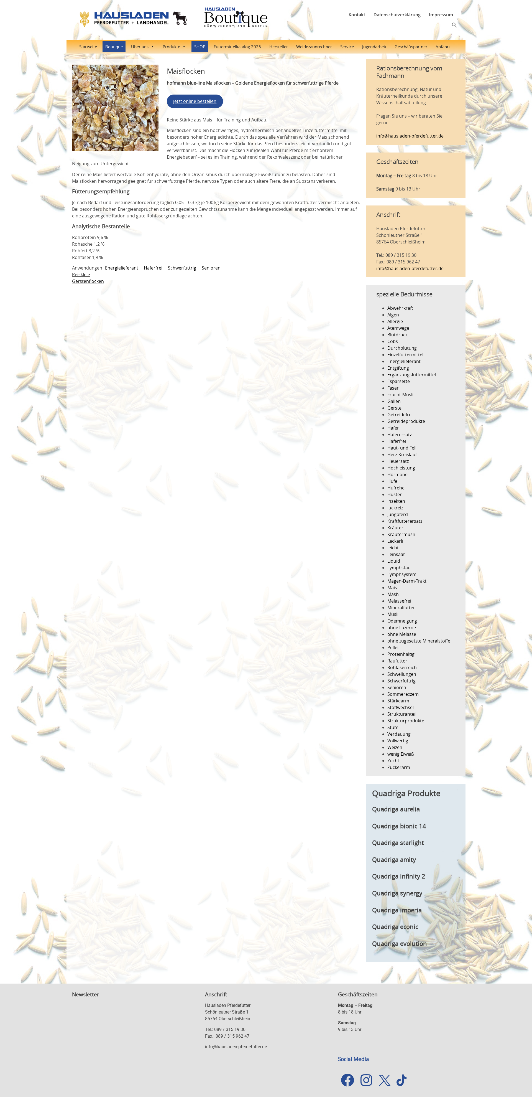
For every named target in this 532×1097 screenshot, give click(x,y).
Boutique (114, 46)
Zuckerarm (398, 767)
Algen (393, 315)
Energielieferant (121, 268)
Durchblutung (402, 348)
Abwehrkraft (400, 308)
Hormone (397, 474)
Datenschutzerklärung (397, 15)
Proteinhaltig (401, 654)
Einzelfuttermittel (405, 355)
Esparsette (398, 381)
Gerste (394, 408)
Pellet (393, 647)
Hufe (392, 481)
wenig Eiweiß (400, 754)
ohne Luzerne (401, 627)
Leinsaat (396, 554)
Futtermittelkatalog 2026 (237, 46)
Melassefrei (399, 601)
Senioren (211, 268)
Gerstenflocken (88, 281)
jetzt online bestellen (194, 101)
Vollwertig (397, 741)
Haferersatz (399, 434)
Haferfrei (153, 268)
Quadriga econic (395, 927)
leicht (393, 548)
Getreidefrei (400, 415)
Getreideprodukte (406, 421)
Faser (393, 388)
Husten (395, 494)
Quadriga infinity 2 (398, 876)
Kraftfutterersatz (404, 521)
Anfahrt (443, 46)
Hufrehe (396, 488)
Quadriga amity (394, 859)
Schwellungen (401, 674)
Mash (393, 594)
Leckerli (395, 541)
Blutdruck (397, 335)
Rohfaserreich (402, 667)
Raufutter (397, 661)
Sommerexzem (403, 694)
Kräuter (395, 528)
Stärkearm (398, 701)
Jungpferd (397, 514)
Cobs (392, 341)
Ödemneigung (402, 621)
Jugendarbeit (374, 46)
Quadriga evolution (399, 943)
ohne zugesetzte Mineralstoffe (418, 641)
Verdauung (399, 734)
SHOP (199, 46)
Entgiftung (398, 368)
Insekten (396, 501)
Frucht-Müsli (400, 395)
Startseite (88, 46)
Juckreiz (395, 508)
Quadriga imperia (397, 910)
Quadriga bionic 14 (399, 826)
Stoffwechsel (400, 707)
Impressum (441, 15)
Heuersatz (398, 461)
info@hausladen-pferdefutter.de (410, 136)
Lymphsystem (401, 574)
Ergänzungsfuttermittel (411, 375)
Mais (392, 588)
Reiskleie (81, 274)
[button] (454, 24)
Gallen (394, 401)
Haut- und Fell (401, 448)
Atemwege (398, 328)
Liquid (393, 561)
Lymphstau (399, 568)
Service (347, 46)
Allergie (395, 321)
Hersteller (278, 46)
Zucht (393, 761)
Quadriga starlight (398, 843)
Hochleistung (401, 468)
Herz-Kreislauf (402, 454)
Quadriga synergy (397, 893)
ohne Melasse (401, 634)
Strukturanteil (401, 714)
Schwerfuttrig (182, 268)
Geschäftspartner (411, 46)
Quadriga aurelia (396, 809)
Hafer (393, 428)
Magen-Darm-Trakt (406, 581)
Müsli (392, 614)
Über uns (140, 46)
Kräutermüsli (401, 534)
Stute (392, 727)
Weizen (394, 747)
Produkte (171, 46)
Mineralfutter (401, 608)
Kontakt (357, 15)
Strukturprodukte (405, 721)
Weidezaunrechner (314, 46)
